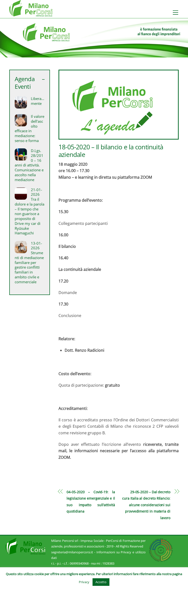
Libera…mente (37, 101)
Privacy (84, 582)
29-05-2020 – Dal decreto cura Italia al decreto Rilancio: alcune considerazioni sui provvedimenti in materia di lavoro (146, 505)
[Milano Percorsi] (30, 14)
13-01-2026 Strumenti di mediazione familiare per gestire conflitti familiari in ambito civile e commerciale (29, 262)
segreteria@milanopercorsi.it (72, 552)
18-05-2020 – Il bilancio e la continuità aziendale (111, 151)
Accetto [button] (100, 582)
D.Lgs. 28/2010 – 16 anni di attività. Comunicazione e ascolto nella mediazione (29, 165)
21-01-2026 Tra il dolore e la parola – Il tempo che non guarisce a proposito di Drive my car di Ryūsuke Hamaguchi (29, 211)
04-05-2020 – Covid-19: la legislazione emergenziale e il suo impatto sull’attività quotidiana (91, 502)
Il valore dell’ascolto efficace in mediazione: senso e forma (29, 128)
